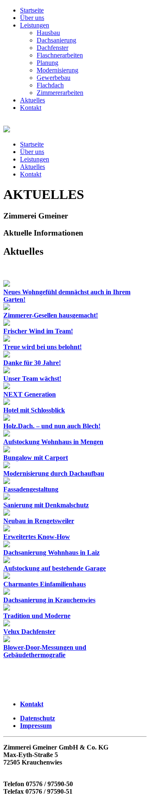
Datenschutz (37, 718)
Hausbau (48, 32)
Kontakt (30, 107)
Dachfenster (52, 47)
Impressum (36, 725)
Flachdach (50, 85)
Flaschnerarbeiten (60, 55)
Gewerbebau (53, 77)
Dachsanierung (56, 40)
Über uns (32, 17)
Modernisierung (57, 70)
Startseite (32, 10)
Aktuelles (32, 100)
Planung (47, 62)
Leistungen (34, 25)
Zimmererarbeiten (60, 92)
